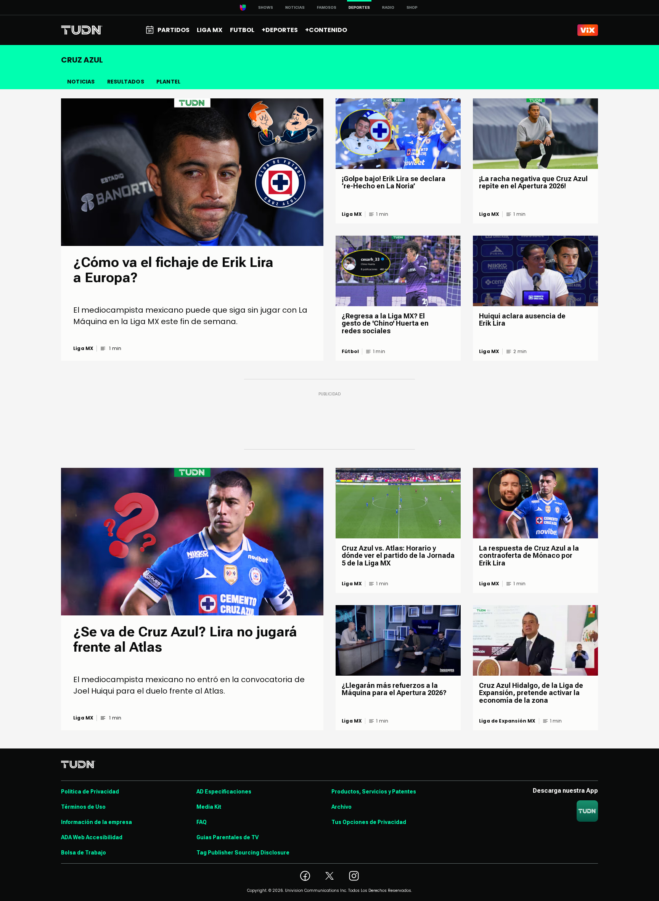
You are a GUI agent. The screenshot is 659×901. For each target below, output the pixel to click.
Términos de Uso (83, 807)
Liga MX (83, 348)
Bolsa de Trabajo (83, 853)
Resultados (125, 81)
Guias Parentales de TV (227, 837)
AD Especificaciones (223, 792)
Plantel (168, 81)
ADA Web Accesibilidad (91, 837)
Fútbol (350, 352)
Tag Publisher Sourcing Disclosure (242, 853)
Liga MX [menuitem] (209, 30)
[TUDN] (82, 30)
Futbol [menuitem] (242, 30)
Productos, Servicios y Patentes (373, 792)
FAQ (201, 822)
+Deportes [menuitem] (280, 30)
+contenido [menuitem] (326, 30)
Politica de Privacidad (90, 792)
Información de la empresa (96, 822)
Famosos (326, 7)
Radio (388, 7)
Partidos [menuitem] (174, 30)
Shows (265, 7)
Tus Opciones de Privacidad (368, 822)
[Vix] (587, 30)
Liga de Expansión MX (507, 721)
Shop (412, 7)
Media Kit (208, 807)
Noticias (295, 7)
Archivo (341, 807)
